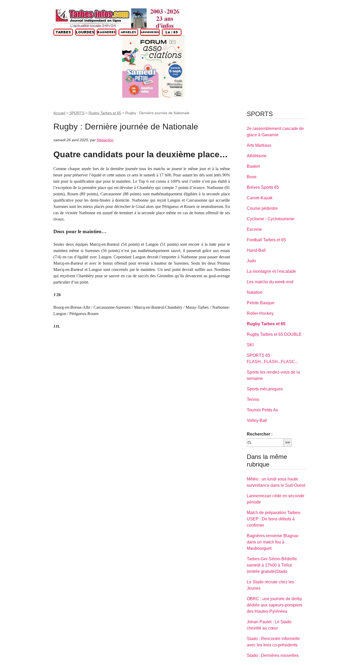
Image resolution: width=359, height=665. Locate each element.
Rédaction (105, 140)
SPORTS (76, 113)
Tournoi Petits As (262, 410)
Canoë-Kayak (260, 198)
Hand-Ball (256, 250)
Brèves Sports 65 (263, 187)
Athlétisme (256, 156)
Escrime (254, 229)
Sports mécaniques (265, 389)
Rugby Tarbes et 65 (105, 113)
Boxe (252, 177)
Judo (251, 261)
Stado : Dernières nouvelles (273, 655)
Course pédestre (262, 208)
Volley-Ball (257, 420)
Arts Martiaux (259, 145)
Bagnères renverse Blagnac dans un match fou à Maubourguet (273, 542)
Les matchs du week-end (270, 282)
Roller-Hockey (260, 313)
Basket (253, 166)
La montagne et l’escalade (271, 271)
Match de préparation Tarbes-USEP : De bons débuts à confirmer (274, 518)
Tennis (253, 399)
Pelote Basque (260, 303)
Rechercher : (260, 434)
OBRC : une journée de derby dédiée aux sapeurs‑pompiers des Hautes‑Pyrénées (274, 605)
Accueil (59, 113)
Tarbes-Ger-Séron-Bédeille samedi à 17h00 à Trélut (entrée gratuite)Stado (272, 565)
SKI (250, 345)
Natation (255, 292)
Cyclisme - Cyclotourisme (270, 219)
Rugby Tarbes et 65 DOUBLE (274, 334)
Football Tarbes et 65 (266, 240)
